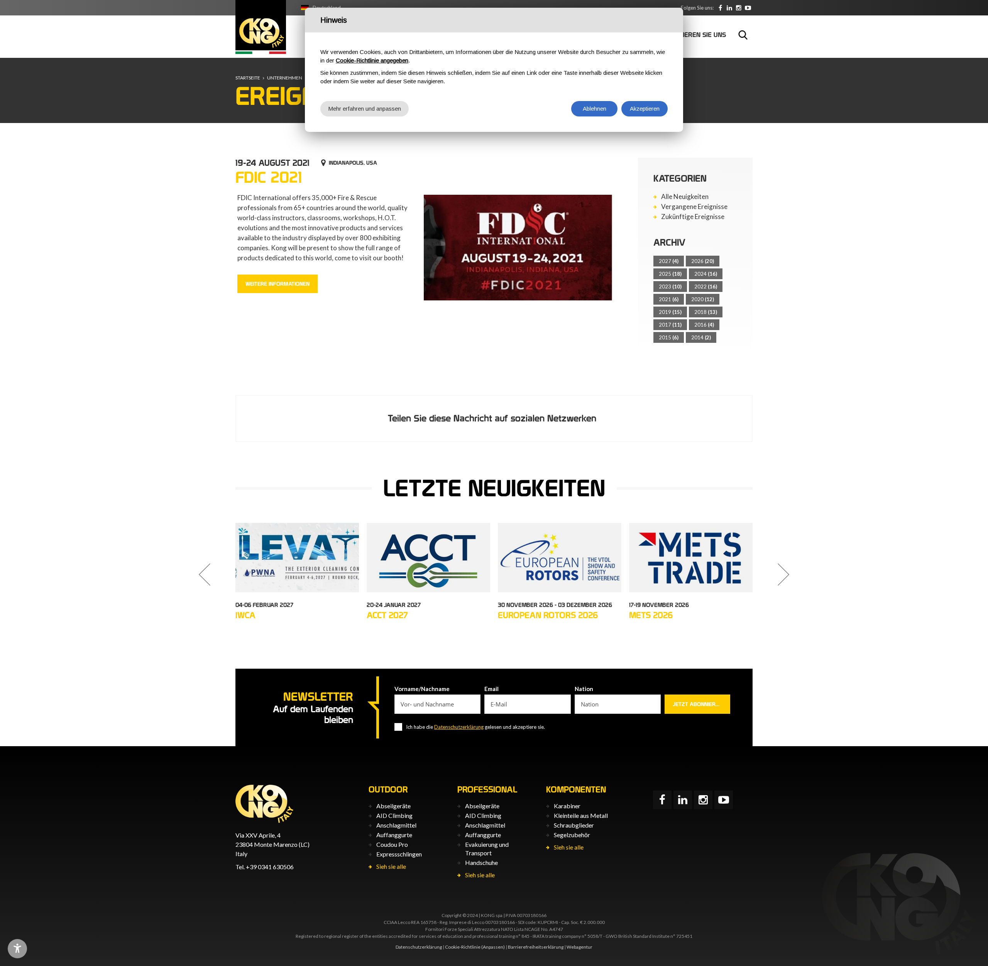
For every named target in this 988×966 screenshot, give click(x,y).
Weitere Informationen (277, 284)
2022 (705, 286)
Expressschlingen (399, 854)
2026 (702, 261)
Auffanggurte (394, 834)
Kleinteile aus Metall (581, 815)
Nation (584, 688)
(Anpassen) (493, 947)
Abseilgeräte (393, 805)
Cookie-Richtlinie (462, 947)
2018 (705, 312)
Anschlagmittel (396, 825)
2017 (670, 325)
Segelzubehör (572, 834)
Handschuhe (481, 862)
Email (491, 688)
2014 (701, 337)
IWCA (245, 615)
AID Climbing (394, 815)
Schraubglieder (574, 825)
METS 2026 (651, 615)
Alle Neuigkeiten (685, 197)
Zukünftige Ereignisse (692, 217)
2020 (702, 299)
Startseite (247, 78)
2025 (670, 274)
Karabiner (567, 805)
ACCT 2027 (387, 615)
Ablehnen (594, 108)
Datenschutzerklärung (459, 727)
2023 (670, 286)
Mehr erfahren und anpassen (364, 108)
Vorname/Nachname (422, 688)
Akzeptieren (645, 108)
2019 (670, 312)
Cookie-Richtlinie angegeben (372, 60)
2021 (668, 299)
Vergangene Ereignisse (694, 207)
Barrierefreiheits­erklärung (535, 947)
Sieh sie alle (391, 866)
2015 (668, 337)
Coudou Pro (392, 844)
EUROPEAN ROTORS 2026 (548, 615)
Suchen (743, 34)
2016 (704, 325)
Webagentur (579, 947)
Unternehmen (284, 78)
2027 (668, 261)
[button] (204, 574)
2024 (705, 274)
